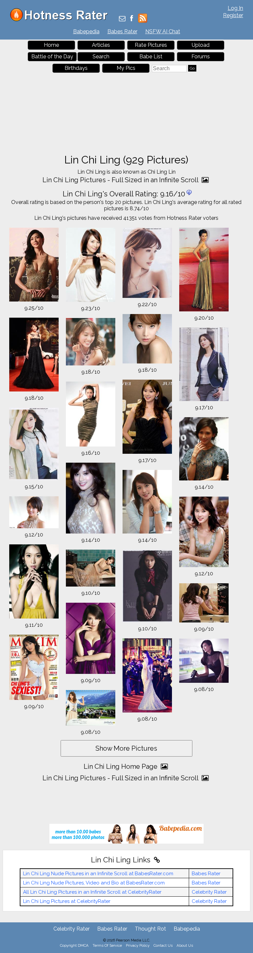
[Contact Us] (122, 19)
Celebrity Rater (209, 892)
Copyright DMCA (74, 945)
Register (233, 15)
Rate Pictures (151, 45)
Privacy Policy (138, 945)
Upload (201, 45)
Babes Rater (122, 31)
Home (51, 45)
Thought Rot (150, 929)
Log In (235, 8)
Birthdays (76, 68)
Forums (200, 56)
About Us (185, 945)
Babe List (150, 56)
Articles (101, 45)
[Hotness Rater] (61, 19)
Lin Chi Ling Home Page (121, 766)
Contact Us (163, 945)
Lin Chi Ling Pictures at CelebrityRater (66, 901)
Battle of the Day (52, 56)
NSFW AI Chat (162, 31)
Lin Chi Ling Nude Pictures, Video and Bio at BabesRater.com (94, 883)
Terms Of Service (107, 945)
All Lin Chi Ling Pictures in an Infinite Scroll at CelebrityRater (92, 892)
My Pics (126, 68)
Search (101, 56)
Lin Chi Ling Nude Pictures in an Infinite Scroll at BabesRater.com (98, 874)
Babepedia (86, 31)
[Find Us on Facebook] (131, 19)
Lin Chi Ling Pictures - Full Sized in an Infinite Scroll (121, 180)
